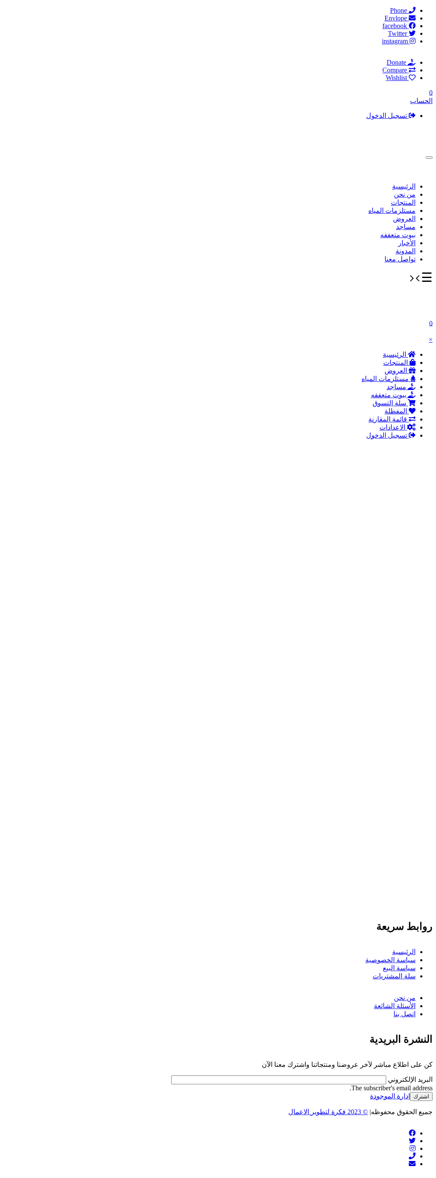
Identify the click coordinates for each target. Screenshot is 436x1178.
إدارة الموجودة (390, 1096)
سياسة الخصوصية (390, 959)
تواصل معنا (400, 259)
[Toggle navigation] (429, 157)
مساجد (406, 226)
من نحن (405, 194)
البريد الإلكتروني (409, 1079)
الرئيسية (404, 186)
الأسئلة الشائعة (395, 1005)
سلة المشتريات (394, 976)
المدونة (406, 251)
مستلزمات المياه (392, 210)
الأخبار (407, 242)
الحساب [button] (421, 100)
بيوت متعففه (398, 234)
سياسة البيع (399, 968)
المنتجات (403, 202)
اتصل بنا (404, 1013)
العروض (404, 218)
